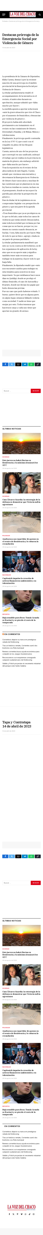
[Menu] (3, 14)
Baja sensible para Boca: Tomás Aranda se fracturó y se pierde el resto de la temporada (20, 620)
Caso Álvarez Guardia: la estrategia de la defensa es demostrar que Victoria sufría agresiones (21, 502)
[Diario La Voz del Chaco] (23, 14)
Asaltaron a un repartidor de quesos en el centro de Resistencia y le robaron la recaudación (20, 541)
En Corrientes (12, 634)
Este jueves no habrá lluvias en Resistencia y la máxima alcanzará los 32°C (20, 462)
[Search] (39, 14)
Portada (5, 21)
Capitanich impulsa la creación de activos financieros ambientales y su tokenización (19, 580)
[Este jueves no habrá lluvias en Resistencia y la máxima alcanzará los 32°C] (21, 443)
